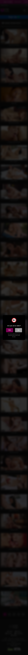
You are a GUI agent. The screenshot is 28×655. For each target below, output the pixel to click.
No (18, 330)
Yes (9, 330)
